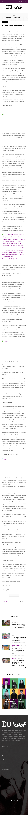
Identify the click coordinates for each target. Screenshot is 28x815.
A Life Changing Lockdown (13, 25)
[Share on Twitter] (20, 601)
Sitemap (4, 763)
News (3, 775)
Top (14, 812)
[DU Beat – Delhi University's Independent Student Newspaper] (14, 8)
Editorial (4, 783)
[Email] (24, 601)
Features (14, 696)
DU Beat (5, 27)
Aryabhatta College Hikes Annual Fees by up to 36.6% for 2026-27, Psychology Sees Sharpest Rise (19, 627)
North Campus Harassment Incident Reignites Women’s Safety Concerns (19, 639)
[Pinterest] (22, 601)
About (3, 751)
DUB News (14, 658)
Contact (4, 755)
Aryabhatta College (17, 620)
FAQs (3, 759)
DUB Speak (4, 22)
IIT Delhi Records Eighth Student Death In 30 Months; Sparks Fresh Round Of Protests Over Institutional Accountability (19, 664)
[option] (14, 693)
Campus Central (16, 633)
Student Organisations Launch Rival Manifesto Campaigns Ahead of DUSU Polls (19, 651)
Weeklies (4, 787)
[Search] (25, 1)
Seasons (4, 791)
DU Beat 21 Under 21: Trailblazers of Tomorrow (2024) (14, 702)
